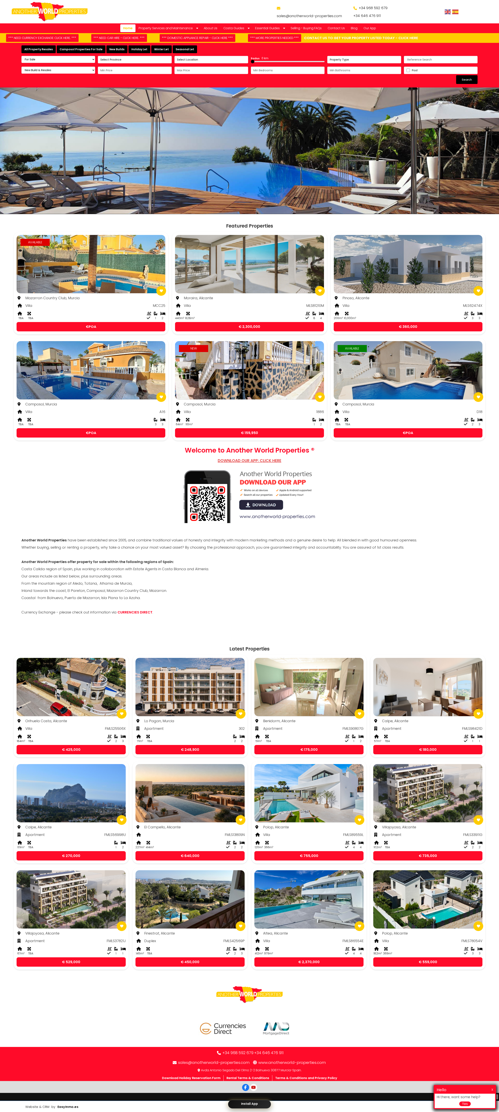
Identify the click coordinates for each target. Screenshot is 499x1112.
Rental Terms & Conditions (247, 1078)
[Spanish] (455, 12)
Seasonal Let (185, 49)
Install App (249, 1104)
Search (467, 80)
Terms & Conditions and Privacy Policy (306, 1078)
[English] (448, 12)
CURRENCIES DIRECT (135, 612)
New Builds (117, 49)
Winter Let (161, 49)
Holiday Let (139, 49)
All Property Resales (38, 49)
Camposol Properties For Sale (81, 49)
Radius (259, 58)
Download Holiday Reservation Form (191, 1078)
